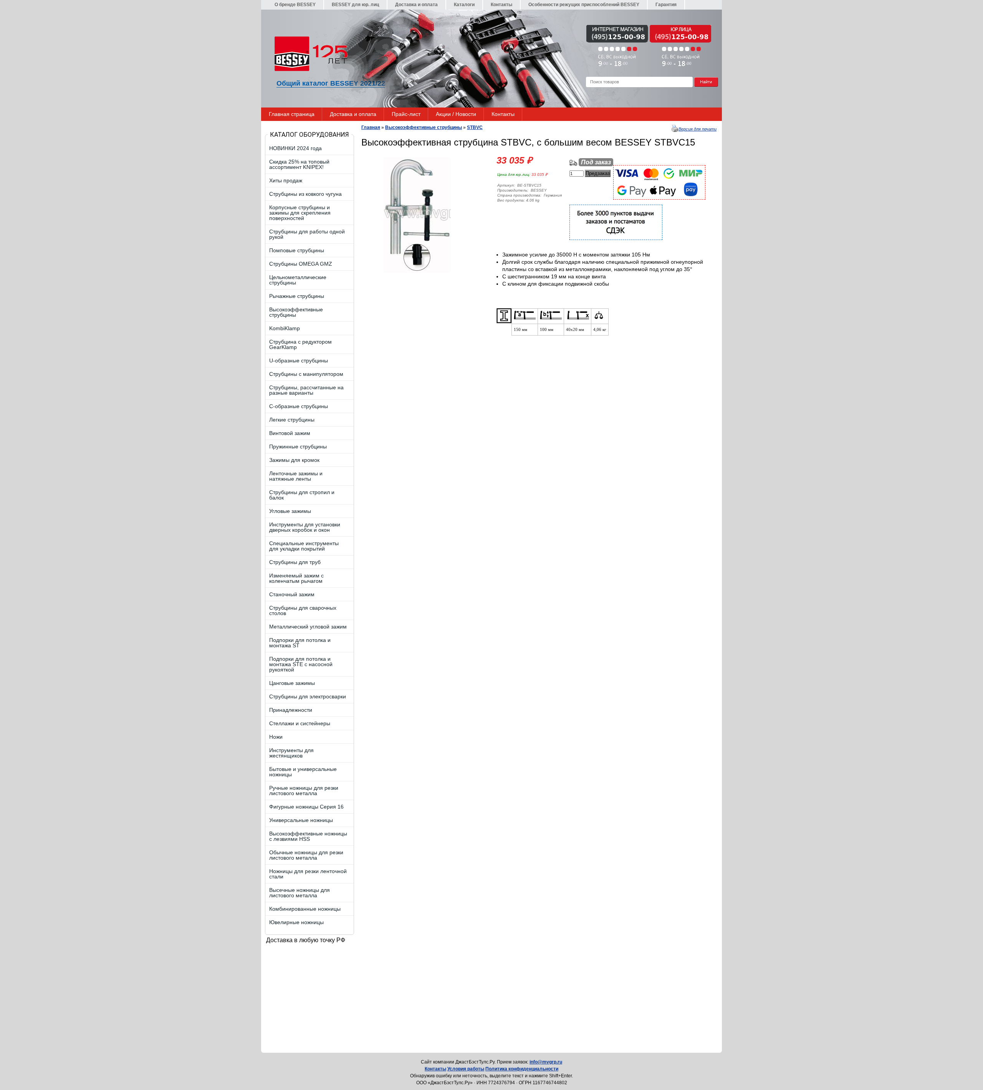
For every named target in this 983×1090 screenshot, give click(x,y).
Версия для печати (698, 129)
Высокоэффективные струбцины (423, 127)
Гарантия (666, 4)
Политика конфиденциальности (521, 1069)
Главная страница (291, 114)
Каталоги (464, 4)
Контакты (501, 4)
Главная (370, 127)
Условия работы (465, 1069)
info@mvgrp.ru (546, 1062)
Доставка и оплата (416, 4)
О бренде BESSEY (295, 4)
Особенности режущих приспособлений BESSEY (583, 4)
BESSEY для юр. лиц (355, 4)
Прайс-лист (406, 114)
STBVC (475, 127)
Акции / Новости (456, 114)
